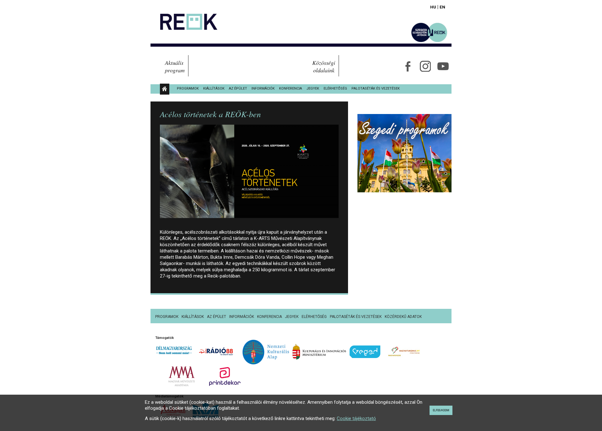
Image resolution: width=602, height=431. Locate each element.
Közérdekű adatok (403, 316)
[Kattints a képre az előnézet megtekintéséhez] (249, 174)
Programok (188, 88)
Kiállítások (213, 88)
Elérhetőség (335, 88)
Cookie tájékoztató (356, 418)
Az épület (238, 88)
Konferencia (290, 88)
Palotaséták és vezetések (375, 88)
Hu (433, 6)
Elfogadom (441, 410)
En (442, 6)
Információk (263, 88)
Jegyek (312, 88)
